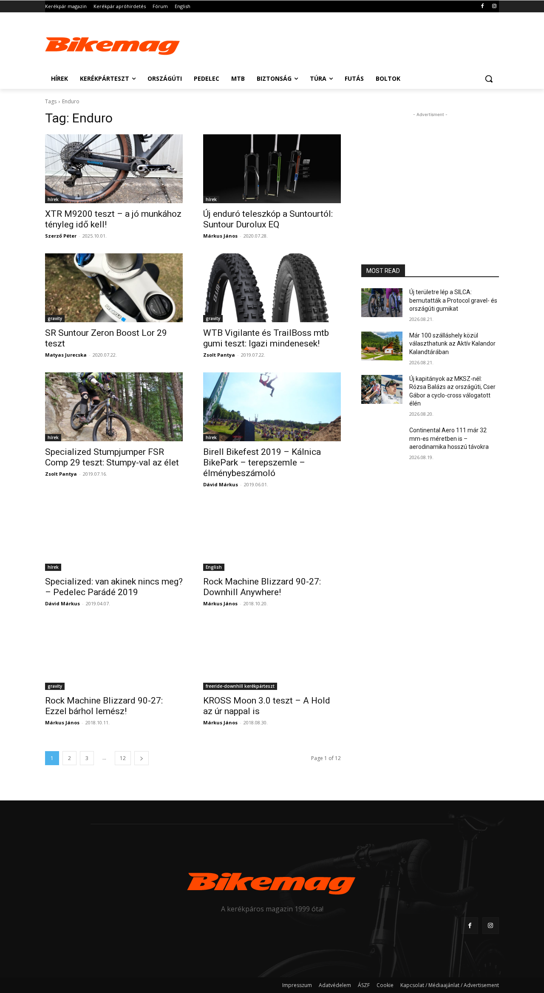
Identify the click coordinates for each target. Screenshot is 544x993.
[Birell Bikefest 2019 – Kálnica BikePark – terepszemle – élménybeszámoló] (272, 406)
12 (123, 758)
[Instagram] (494, 6)
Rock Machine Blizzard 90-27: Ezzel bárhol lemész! (104, 705)
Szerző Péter (60, 236)
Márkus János (220, 236)
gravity (55, 318)
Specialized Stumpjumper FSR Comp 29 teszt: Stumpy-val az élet (112, 457)
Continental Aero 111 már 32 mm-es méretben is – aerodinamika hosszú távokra (449, 438)
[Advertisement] (335, 43)
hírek (53, 199)
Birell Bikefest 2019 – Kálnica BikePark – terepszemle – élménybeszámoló (262, 462)
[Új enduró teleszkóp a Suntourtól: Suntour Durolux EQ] (272, 168)
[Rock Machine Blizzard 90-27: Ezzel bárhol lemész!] (114, 655)
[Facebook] (482, 6)
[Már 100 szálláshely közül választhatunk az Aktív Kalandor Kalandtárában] (381, 346)
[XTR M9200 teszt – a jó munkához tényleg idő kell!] (114, 168)
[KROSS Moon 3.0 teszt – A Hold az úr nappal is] (272, 655)
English (214, 567)
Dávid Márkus (220, 484)
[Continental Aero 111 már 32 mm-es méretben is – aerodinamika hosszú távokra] (381, 440)
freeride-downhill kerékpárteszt (240, 686)
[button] (489, 78)
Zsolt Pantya (219, 355)
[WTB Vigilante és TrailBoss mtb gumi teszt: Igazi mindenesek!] (272, 287)
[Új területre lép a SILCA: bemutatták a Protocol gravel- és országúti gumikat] (381, 302)
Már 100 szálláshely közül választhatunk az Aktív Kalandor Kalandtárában (452, 343)
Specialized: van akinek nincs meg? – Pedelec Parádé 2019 (114, 586)
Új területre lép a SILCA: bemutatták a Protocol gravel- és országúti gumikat (453, 300)
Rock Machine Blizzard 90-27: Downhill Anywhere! (262, 586)
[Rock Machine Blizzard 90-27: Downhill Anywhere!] (272, 536)
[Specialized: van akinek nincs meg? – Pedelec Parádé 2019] (114, 536)
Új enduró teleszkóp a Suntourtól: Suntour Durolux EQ (268, 219)
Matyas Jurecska (66, 355)
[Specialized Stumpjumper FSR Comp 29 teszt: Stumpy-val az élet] (114, 406)
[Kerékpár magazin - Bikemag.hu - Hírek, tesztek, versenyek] (113, 44)
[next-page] (141, 758)
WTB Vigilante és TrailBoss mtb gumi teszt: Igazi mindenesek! (266, 338)
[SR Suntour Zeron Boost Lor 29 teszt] (114, 287)
